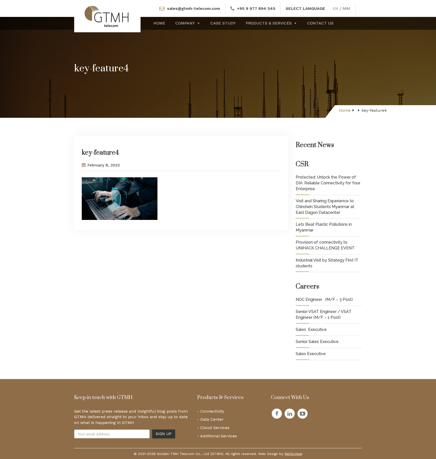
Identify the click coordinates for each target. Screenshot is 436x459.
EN (335, 8)
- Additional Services (217, 436)
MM (346, 8)
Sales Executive (311, 329)
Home (159, 23)
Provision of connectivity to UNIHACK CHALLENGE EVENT (325, 245)
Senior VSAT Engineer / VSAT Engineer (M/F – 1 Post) (323, 314)
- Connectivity (210, 411)
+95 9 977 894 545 (256, 8)
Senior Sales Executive (317, 341)
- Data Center (210, 419)
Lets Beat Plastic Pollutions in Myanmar (324, 227)
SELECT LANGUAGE (305, 8)
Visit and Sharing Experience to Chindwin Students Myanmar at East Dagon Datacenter (325, 206)
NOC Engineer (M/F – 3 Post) (324, 299)
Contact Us (320, 23)
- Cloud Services (213, 427)
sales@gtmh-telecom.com (193, 8)
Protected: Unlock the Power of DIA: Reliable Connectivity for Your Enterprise (328, 183)
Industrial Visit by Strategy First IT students (327, 263)
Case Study (223, 23)
